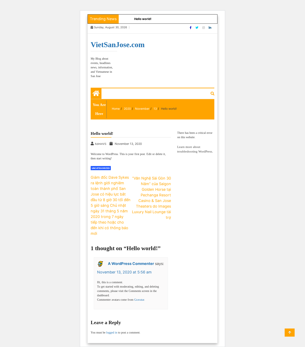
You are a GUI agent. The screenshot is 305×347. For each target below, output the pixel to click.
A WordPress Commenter (131, 263)
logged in (111, 332)
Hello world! (142, 19)
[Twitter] (197, 27)
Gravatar (139, 299)
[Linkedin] (210, 27)
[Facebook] (191, 27)
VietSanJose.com (118, 45)
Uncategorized (101, 168)
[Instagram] (204, 27)
